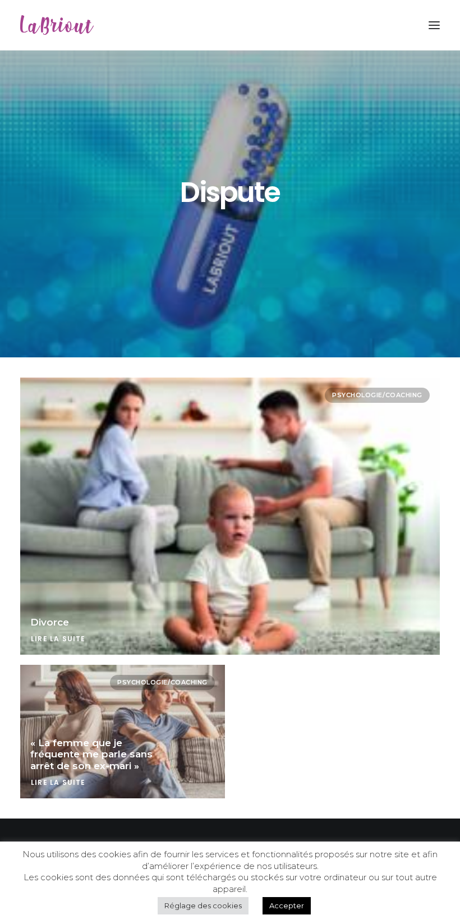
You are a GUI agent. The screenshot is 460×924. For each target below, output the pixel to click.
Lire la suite (58, 638)
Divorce (49, 622)
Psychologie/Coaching (377, 395)
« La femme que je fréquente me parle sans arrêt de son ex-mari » (91, 754)
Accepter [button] (286, 905)
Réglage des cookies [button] (203, 905)
